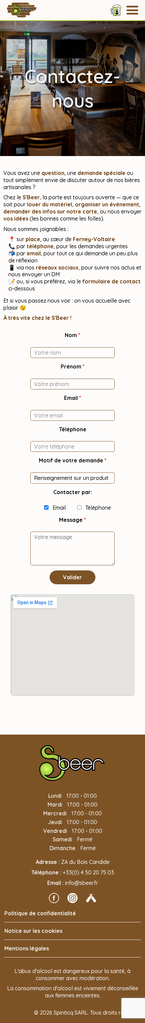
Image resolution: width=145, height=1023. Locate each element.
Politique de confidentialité (40, 913)
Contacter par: (72, 492)
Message (72, 519)
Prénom (73, 366)
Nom (72, 335)
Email (72, 397)
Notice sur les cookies (33, 930)
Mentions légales (26, 948)
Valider (72, 577)
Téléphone (72, 429)
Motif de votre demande (73, 460)
